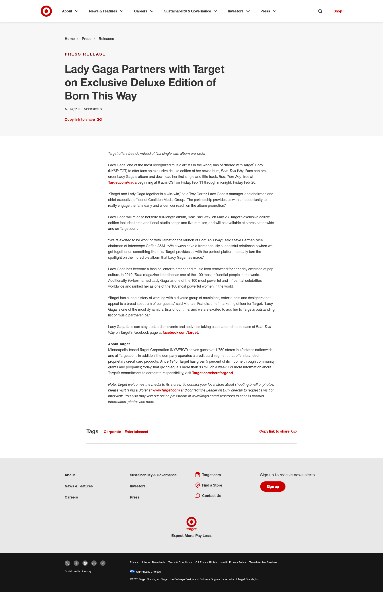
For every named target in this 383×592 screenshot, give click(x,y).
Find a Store (212, 485)
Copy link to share (80, 119)
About (67, 11)
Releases (106, 38)
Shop (338, 11)
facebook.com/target (180, 332)
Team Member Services (263, 562)
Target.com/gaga (122, 182)
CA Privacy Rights (206, 562)
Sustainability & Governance (187, 11)
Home (70, 38)
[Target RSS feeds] (103, 563)
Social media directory (78, 571)
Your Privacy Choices (148, 571)
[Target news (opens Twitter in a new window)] (67, 563)
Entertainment (136, 431)
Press (265, 11)
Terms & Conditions (180, 562)
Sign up (273, 486)
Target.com (211, 475)
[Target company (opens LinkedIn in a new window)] (94, 563)
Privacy (134, 562)
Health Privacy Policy (233, 562)
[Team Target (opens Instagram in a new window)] (85, 563)
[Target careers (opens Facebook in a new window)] (76, 563)
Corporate (112, 431)
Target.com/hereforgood (212, 373)
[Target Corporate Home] (46, 11)
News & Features (103, 11)
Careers (140, 11)
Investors (236, 11)
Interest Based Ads (153, 562)
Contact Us (211, 495)
